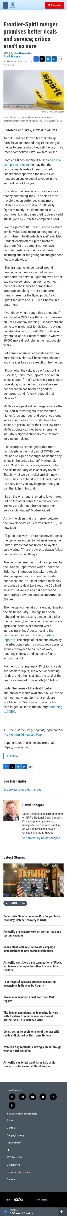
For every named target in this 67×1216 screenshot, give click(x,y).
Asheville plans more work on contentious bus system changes (32, 933)
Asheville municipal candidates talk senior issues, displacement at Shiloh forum (30, 1064)
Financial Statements (18, 1172)
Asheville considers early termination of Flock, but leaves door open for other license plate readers (32, 966)
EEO (9, 1150)
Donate (56, 5)
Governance (13, 1165)
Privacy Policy (14, 1142)
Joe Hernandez (22, 53)
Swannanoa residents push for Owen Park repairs (29, 999)
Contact (11, 1128)
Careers (11, 1179)
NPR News (12, 756)
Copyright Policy (15, 1135)
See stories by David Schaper (41, 838)
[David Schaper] (11, 810)
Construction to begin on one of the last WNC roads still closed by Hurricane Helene (31, 1033)
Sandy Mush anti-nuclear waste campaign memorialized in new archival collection (29, 949)
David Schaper (11, 56)
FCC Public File (14, 1157)
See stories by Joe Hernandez (22, 789)
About (10, 1120)
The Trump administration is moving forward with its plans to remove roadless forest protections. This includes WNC (30, 1016)
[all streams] (62, 1211)
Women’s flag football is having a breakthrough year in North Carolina (32, 1049)
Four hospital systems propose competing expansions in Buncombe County (29, 983)
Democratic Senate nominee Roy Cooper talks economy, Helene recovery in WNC (31, 918)
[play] (5, 1211)
